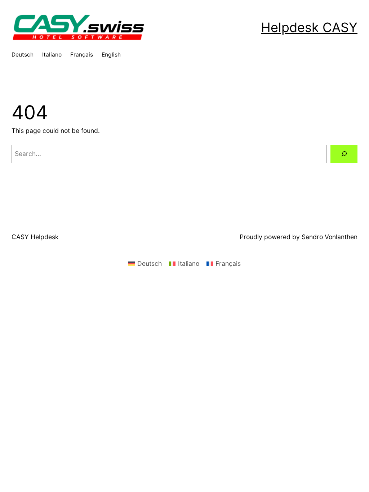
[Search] (343, 154)
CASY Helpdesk (35, 237)
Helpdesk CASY (309, 27)
